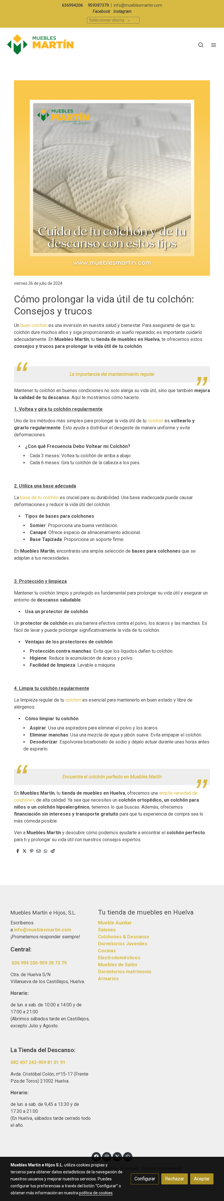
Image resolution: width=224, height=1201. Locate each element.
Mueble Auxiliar (115, 923)
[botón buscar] (200, 45)
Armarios (108, 978)
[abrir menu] (213, 45)
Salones (107, 930)
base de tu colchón (40, 497)
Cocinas (107, 950)
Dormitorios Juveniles (122, 943)
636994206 (72, 5)
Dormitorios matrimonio (124, 971)
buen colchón (33, 325)
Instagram (122, 11)
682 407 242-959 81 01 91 (37, 1062)
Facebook (101, 11)
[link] (41, 44)
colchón (155, 421)
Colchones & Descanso (123, 937)
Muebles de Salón (117, 964)
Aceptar (202, 1179)
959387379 (98, 5)
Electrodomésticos (119, 957)
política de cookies (96, 1193)
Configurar (144, 1179)
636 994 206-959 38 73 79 (39, 963)
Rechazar (174, 1179)
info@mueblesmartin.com (138, 5)
